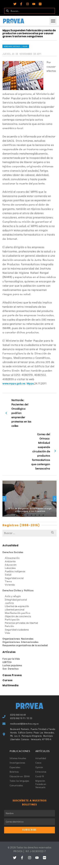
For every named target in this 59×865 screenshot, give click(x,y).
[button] (53, 21)
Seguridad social (14, 578)
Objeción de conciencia (18, 616)
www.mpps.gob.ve (13, 383)
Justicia (9, 602)
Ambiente (10, 561)
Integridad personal (16, 599)
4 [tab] (27, 515)
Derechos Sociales (12, 552)
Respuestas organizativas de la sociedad (25, 645)
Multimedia (10, 685)
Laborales (10, 568)
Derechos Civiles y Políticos (17, 590)
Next (55, 499)
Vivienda (10, 584)
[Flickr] (40, 3)
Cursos (7, 680)
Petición (9, 626)
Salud (8, 574)
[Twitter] (14, 3)
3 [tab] (23, 515)
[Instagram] (27, 3)
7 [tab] (39, 515)
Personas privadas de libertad (21, 622)
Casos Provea (12, 675)
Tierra (8, 581)
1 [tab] (15, 515)
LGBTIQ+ (7, 662)
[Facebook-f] (21, 3)
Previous (4, 499)
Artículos (9, 652)
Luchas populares (12, 665)
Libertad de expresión (17, 606)
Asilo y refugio (13, 596)
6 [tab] (35, 515)
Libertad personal (14, 609)
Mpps (30, 383)
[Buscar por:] (29, 533)
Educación (11, 564)
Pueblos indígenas (15, 571)
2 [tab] (19, 515)
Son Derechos (10, 668)
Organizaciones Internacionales (20, 641)
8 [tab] (43, 515)
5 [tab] (31, 515)
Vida (7, 632)
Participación (12, 619)
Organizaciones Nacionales (17, 638)
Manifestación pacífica (17, 612)
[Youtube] (33, 3)
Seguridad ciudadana (17, 629)
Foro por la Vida (11, 658)
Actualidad (10, 545)
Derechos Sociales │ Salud (16, 46)
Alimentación (12, 557)
